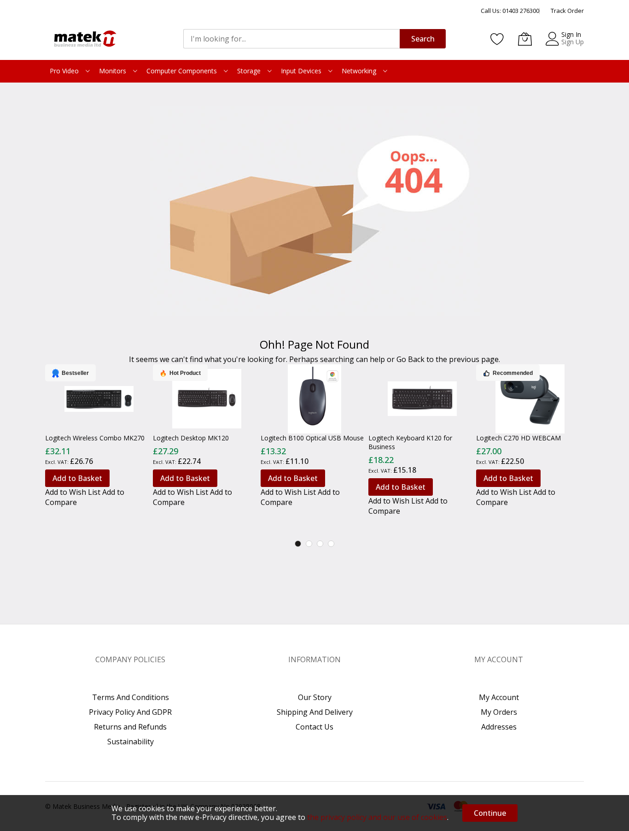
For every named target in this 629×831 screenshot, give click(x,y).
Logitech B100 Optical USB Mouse (312, 437)
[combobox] (291, 38)
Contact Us (314, 727)
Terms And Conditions (130, 697)
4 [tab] (331, 543)
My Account (499, 697)
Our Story (315, 697)
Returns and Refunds (130, 727)
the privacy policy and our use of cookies (377, 817)
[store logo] (84, 38)
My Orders (499, 712)
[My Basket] (525, 38)
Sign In (571, 34)
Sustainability (130, 741)
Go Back (410, 359)
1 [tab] (298, 543)
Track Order (567, 10)
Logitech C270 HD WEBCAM (518, 437)
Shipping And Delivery (315, 712)
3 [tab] (320, 543)
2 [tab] (309, 543)
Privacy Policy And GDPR (130, 712)
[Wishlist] (497, 38)
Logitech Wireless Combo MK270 (95, 437)
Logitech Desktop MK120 (191, 437)
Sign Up (572, 41)
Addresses (499, 727)
